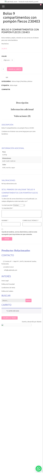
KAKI (3, 167)
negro (13, 167)
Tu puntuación (7, 205)
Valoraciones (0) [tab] (22, 116)
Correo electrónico (30, 220)
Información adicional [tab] (22, 109)
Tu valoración (7, 208)
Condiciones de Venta (8, 287)
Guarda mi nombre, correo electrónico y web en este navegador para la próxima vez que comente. (19, 233)
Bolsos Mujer (16, 81)
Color (4, 56)
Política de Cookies (7, 291)
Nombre (5, 220)
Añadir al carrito (14, 69)
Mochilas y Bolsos (26, 81)
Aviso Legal (5, 280)
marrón (8, 167)
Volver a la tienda (9, 318)
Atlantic (39, 321)
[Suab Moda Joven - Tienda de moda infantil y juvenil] (21, 1)
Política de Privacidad (8, 284)
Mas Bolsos (5, 44)
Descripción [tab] (22, 102)
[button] (39, 469)
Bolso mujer (13, 85)
